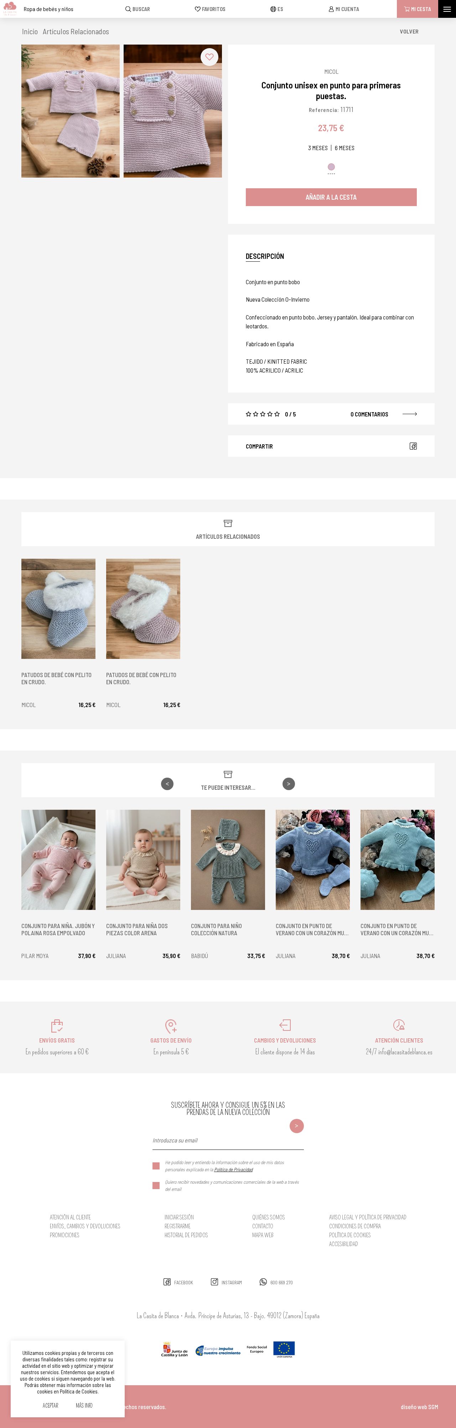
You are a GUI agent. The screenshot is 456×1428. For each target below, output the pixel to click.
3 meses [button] (318, 148)
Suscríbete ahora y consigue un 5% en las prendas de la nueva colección (228, 1109)
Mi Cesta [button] (421, 9)
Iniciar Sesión (179, 1217)
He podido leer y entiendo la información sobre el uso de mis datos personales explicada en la (224, 1165)
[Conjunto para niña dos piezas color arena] (143, 860)
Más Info (84, 1406)
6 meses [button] (344, 148)
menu (447, 9)
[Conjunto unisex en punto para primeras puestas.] (70, 111)
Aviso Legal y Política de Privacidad (367, 1217)
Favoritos (214, 9)
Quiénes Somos (268, 1217)
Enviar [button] (297, 1126)
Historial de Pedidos (186, 1235)
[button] (77, 31)
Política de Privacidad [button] (233, 1169)
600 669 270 (281, 1282)
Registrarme (178, 1226)
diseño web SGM (419, 1406)
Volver (409, 31)
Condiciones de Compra (355, 1226)
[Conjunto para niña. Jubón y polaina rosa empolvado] (58, 860)
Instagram (232, 1282)
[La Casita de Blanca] (8, 9)
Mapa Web (263, 1235)
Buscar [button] (141, 9)
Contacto (262, 1226)
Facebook (413, 446)
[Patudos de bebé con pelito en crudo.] (58, 609)
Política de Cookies (350, 1235)
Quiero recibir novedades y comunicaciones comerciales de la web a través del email (232, 1185)
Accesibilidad (343, 1244)
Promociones (64, 1235)
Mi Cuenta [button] (347, 9)
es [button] (280, 9)
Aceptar (50, 1406)
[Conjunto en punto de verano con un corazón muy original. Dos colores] (313, 860)
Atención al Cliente (70, 1217)
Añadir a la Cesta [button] (331, 197)
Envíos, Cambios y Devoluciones (85, 1226)
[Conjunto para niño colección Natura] (228, 860)
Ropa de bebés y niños (48, 8)
